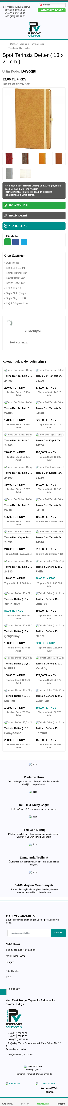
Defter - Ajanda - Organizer (27, 44)
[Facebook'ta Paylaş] (15, 242)
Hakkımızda (13, 943)
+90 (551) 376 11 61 (15, 16)
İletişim (10, 962)
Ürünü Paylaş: (12, 236)
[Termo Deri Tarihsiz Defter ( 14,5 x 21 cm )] (18, 370)
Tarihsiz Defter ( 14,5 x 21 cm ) (21, 663)
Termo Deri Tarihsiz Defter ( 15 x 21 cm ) (27, 472)
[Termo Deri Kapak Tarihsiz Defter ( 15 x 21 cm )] (50, 467)
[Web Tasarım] (49, 1084)
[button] (63, 30)
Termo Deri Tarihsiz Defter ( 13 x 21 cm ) (27, 408)
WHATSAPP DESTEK (52, 10)
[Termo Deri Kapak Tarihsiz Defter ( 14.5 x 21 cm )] (50, 435)
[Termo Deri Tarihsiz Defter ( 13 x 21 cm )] (18, 402)
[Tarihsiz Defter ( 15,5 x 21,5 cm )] (18, 722)
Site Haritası (13, 971)
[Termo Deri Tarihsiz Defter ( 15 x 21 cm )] (18, 467)
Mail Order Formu (16, 956)
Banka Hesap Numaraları (20, 949)
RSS (8, 977)
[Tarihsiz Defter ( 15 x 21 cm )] (50, 593)
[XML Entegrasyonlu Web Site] (19, 1084)
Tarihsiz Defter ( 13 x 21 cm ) (20, 599)
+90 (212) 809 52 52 (14, 10)
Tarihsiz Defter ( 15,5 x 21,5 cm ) (22, 728)
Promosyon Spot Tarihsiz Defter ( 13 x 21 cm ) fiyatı (31, 185)
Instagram (14, 988)
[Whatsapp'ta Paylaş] (7, 241)
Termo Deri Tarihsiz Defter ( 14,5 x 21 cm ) (28, 375)
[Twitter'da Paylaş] (24, 242)
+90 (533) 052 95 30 (14, 13)
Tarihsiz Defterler (19, 48)
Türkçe (46, 4)
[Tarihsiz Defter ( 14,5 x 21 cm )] (18, 658)
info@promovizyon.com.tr (20, 1054)
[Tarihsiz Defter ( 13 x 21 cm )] (50, 561)
